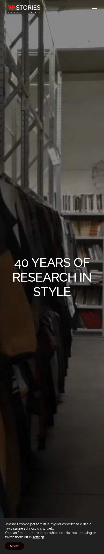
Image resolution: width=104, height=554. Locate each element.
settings (38, 537)
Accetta (14, 546)
